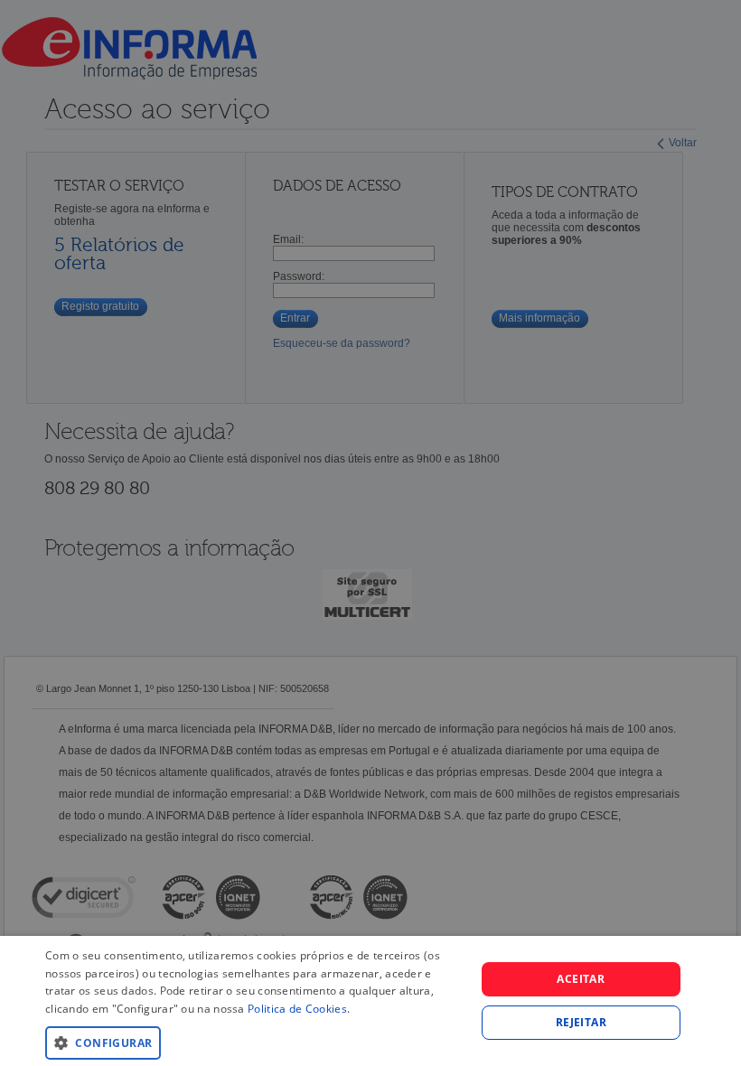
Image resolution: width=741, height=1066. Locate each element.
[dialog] (370, 1001)
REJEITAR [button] (581, 1022)
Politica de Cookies (297, 1008)
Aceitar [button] (581, 979)
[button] (254, 1042)
